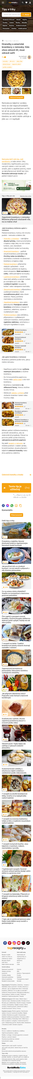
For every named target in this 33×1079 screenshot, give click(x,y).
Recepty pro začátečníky (9, 1002)
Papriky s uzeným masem (9, 1037)
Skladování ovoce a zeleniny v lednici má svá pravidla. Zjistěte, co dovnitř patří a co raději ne (15, 1056)
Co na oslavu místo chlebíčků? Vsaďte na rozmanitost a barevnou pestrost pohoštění (15, 593)
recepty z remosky (15, 443)
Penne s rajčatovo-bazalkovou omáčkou (13, 1031)
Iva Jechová (22, 56)
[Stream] (23, 943)
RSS (18, 971)
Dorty (14, 1008)
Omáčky (13, 28)
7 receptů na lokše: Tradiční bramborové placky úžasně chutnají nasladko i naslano (16, 645)
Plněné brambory (10, 315)
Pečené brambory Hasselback (21, 403)
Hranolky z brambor (11, 239)
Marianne (19, 960)
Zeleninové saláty (22, 1006)
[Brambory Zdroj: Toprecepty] (26, 91)
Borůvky (11, 25)
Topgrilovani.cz (21, 958)
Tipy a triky (8, 9)
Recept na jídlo (6, 954)
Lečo (3, 1022)
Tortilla (20, 986)
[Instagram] (14, 943)
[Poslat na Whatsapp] (11, 505)
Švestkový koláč (7, 1024)
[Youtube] (19, 943)
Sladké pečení (22, 28)
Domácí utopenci (17, 1024)
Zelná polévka (6, 994)
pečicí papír (17, 379)
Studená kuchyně (21, 25)
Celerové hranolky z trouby (12, 475)
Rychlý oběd (20, 1022)
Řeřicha (10, 990)
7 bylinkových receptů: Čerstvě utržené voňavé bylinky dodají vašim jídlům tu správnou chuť (16, 871)
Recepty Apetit (6, 960)
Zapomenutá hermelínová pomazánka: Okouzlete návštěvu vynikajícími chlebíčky (15, 671)
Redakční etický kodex (8, 981)
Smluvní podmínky (7, 979)
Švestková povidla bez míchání (10, 1039)
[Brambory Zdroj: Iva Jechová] (6, 91)
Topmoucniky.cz (21, 956)
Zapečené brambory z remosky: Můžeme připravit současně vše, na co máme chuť (16, 219)
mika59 (17, 343)
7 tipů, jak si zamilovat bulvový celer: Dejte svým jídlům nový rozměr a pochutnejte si (16, 921)
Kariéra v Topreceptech (23, 973)
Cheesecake (22, 1015)
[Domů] (3, 41)
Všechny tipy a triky (25, 196)
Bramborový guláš (12, 1015)
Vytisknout (16, 505)
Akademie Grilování (8, 19)
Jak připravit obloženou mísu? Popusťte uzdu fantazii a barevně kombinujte (15, 696)
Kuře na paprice (6, 1020)
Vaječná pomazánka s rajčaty (10, 1033)
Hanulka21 (18, 334)
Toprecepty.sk (21, 954)
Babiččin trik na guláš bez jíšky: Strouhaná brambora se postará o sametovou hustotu (14, 1063)
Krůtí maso (16, 999)
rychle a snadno (7, 67)
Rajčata (5, 25)
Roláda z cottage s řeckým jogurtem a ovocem (15, 1035)
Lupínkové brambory (12, 277)
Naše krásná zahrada (8, 964)
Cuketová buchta (23, 1020)
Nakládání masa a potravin (9, 986)
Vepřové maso (6, 1001)
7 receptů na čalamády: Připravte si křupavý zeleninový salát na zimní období (16, 896)
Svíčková (4, 992)
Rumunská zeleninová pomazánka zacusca (14, 1051)
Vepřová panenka (13, 996)
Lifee (18, 964)
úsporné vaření (16, 64)
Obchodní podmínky (7, 977)
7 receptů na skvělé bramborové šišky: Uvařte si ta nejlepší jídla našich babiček (14, 796)
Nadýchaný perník (11, 1022)
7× (3, 57)
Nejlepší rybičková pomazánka (10, 1017)
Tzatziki (21, 996)
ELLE (18, 962)
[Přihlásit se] (30, 2)
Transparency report (23, 979)
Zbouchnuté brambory (12, 289)
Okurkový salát (24, 1017)
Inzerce (19, 969)
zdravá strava (6, 64)
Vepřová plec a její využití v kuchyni (12, 1045)
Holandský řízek (16, 1018)
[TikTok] (28, 943)
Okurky (18, 22)
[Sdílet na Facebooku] (3, 505)
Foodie (19, 975)
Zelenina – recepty (23, 985)
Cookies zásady (6, 975)
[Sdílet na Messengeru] (7, 505)
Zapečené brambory (11, 302)
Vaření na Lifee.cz (7, 956)
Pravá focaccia (12, 992)
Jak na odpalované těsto (15, 988)
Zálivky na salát (15, 994)
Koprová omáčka (6, 1018)
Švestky (5, 22)
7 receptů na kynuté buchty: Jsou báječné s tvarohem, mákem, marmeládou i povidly (15, 846)
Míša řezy (25, 1018)
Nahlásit (19, 977)
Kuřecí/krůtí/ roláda (7, 1041)
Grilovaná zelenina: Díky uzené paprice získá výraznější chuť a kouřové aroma (14, 1059)
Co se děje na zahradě (20, 990)
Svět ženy (5, 962)
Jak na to (15, 41)
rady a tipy (19, 61)
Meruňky (24, 22)
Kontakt (19, 981)
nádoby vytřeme (17, 393)
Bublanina (28, 1022)
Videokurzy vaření (7, 958)
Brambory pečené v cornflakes (21, 412)
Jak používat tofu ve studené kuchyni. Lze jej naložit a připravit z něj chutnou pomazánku (15, 568)
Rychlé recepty (21, 1002)
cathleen (17, 408)
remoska (5, 61)
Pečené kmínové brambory (20, 338)
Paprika (25, 19)
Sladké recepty (19, 1004)
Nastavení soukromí (7, 969)
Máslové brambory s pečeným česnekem (21, 420)
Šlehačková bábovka (23, 992)
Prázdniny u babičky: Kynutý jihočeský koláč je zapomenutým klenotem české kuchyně (15, 543)
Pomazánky (13, 985)
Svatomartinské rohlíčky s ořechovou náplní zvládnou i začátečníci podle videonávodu (14, 771)
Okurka (18, 19)
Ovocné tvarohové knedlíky (14, 1013)
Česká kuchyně (11, 1006)
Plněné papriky (16, 1011)
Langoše (14, 1020)
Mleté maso (23, 999)
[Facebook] (5, 943)
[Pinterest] (9, 943)
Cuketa (11, 22)
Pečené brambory (10, 264)
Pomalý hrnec (25, 1001)
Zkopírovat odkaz (20, 505)
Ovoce (19, 1008)
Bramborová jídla (15, 1001)
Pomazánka (6, 28)
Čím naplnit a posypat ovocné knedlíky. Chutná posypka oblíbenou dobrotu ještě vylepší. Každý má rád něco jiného (16, 619)
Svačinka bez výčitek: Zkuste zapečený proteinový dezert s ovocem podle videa (13, 721)
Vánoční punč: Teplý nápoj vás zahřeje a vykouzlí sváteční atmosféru (14, 746)
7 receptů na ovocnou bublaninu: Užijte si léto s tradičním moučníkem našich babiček (16, 821)
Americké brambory (11, 251)
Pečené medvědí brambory (20, 346)
